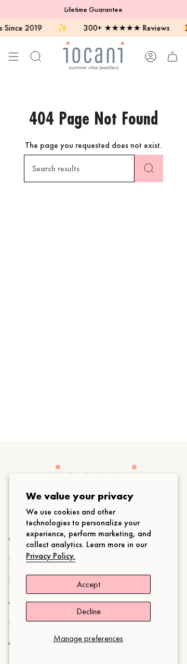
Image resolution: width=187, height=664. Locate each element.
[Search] (149, 168)
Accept (88, 584)
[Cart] (172, 56)
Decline (88, 611)
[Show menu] (13, 56)
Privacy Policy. (50, 555)
